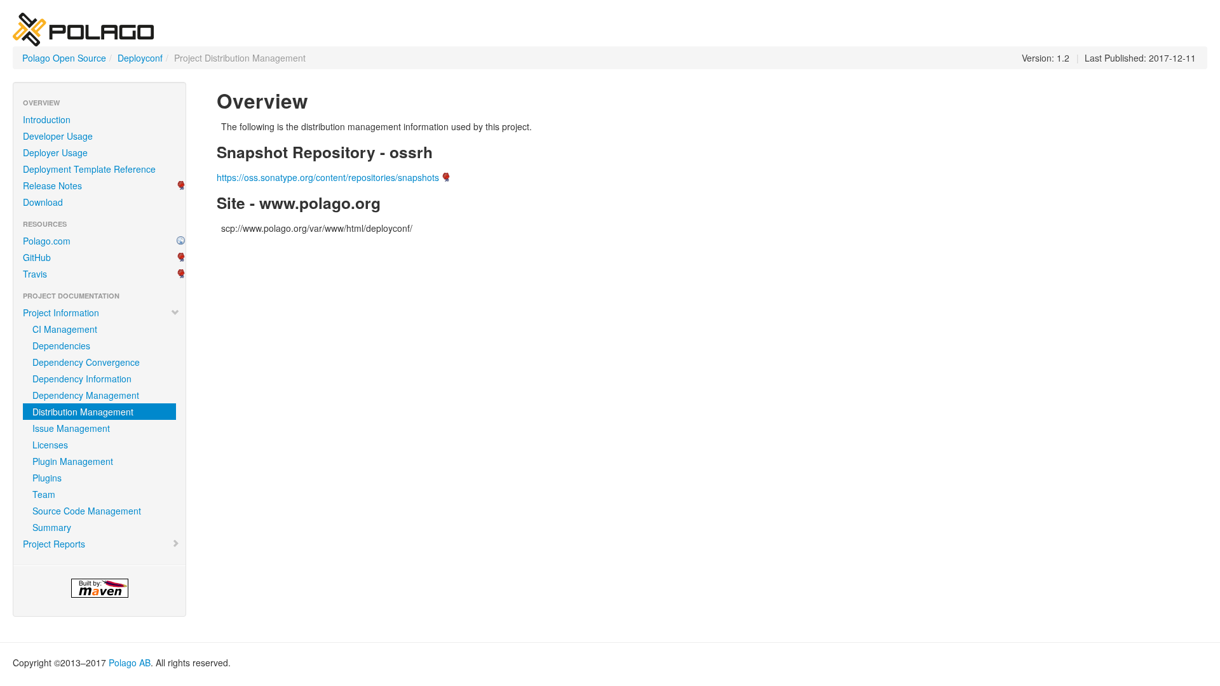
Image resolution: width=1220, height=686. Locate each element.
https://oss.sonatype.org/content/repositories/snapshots (328, 177)
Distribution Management (82, 411)
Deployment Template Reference (89, 169)
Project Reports (54, 543)
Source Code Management (86, 510)
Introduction (47, 119)
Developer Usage (58, 136)
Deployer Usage (55, 152)
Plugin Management (72, 461)
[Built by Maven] (99, 588)
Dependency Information (82, 378)
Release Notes (52, 185)
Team (43, 494)
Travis (35, 273)
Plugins (47, 477)
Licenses (50, 444)
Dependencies (61, 345)
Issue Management (71, 428)
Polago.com (47, 240)
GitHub (37, 257)
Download (43, 202)
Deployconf (140, 57)
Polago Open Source (64, 57)
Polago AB (130, 662)
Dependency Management (85, 395)
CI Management (64, 329)
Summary (51, 527)
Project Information (61, 312)
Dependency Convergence (86, 362)
